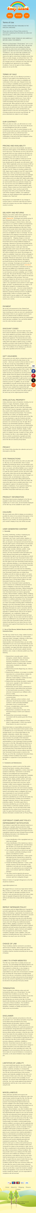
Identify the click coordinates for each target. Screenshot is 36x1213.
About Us (14, 1187)
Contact (18, 1189)
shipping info (9, 218)
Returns (28, 1187)
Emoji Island (17, 1201)
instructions (28, 264)
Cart (26, 15)
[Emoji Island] (18, 12)
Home (7, 1187)
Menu (10, 15)
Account (18, 15)
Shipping (21, 1187)
